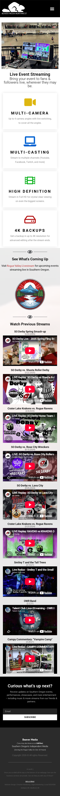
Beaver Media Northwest (14, 13)
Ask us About (29, 781)
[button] (52, 9)
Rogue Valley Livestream (20, 265)
